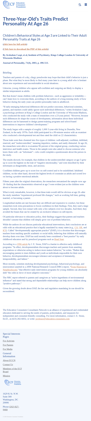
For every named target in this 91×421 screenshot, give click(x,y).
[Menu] (86, 4)
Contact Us (8, 364)
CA (76, 227)
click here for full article (15, 44)
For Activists (8, 341)
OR (80, 227)
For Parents (8, 345)
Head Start (59, 239)
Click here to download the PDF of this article (26, 49)
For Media (7, 349)
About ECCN (9, 360)
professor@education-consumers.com (53, 319)
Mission (6, 376)
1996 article (22, 244)
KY (4, 230)
